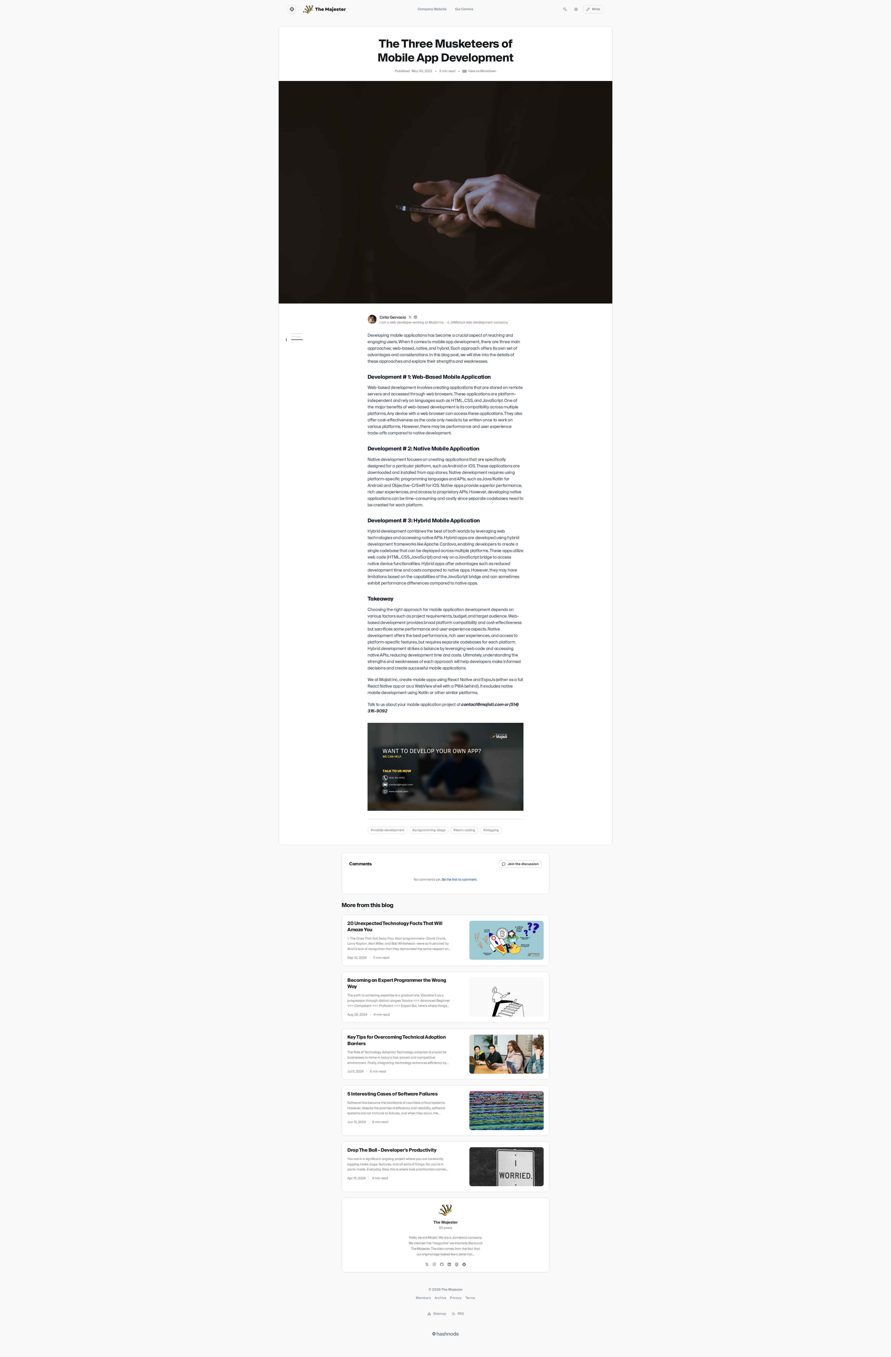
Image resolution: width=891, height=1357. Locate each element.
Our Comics (464, 9)
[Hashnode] (464, 1264)
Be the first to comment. (459, 879)
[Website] (456, 1264)
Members (423, 1298)
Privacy (456, 1298)
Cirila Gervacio (393, 317)
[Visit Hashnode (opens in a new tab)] (445, 1333)
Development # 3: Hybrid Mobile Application (303, 374)
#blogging (491, 830)
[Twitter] (427, 1264)
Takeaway (296, 385)
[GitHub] (441, 1264)
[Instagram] (434, 1264)
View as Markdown (482, 71)
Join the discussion (523, 864)
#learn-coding (464, 830)
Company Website (432, 9)
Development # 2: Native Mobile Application (307, 361)
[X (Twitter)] (410, 317)
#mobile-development (387, 830)
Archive (440, 1298)
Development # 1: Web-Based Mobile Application (306, 347)
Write (596, 9)
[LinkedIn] (415, 317)
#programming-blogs (429, 830)
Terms (470, 1298)
